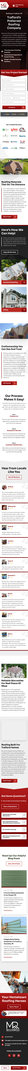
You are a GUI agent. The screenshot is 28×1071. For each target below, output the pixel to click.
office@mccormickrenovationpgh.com (16, 1040)
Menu (5, 1068)
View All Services (9, 252)
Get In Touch (7, 217)
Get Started (7, 383)
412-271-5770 (16, 1068)
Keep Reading (8, 910)
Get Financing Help (19, 5)
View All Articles (14, 864)
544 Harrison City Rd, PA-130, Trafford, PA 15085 (16, 1044)
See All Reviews (14, 477)
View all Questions (10, 806)
